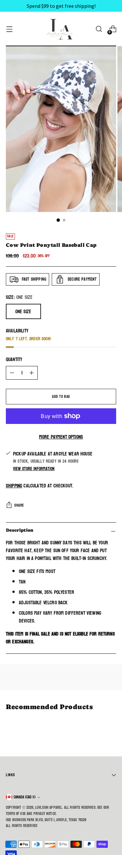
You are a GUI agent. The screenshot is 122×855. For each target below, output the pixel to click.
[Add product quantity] (31, 372)
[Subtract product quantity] (12, 372)
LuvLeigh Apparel (48, 807)
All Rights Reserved (21, 825)
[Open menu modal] (9, 29)
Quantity (14, 359)
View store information (34, 469)
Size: (19, 297)
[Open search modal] (98, 29)
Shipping (14, 485)
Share (19, 505)
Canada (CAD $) (24, 797)
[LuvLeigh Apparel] (61, 29)
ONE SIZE (23, 311)
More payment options (61, 437)
